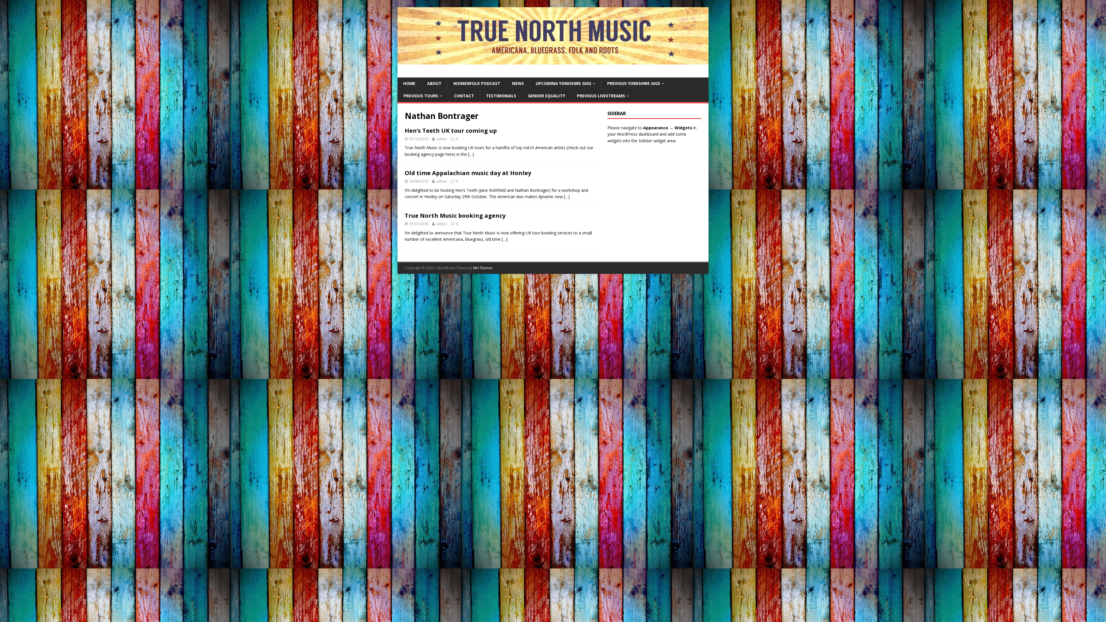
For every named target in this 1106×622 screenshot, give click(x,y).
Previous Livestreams (601, 95)
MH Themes (483, 268)
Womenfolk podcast (476, 83)
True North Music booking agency (455, 215)
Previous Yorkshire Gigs (633, 83)
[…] (471, 154)
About (434, 83)
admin (441, 138)
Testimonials (501, 95)
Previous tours (421, 95)
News (518, 83)
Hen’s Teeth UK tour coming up (451, 130)
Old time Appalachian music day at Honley (468, 173)
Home (409, 83)
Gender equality (546, 95)
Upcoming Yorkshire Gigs (563, 83)
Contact (464, 95)
